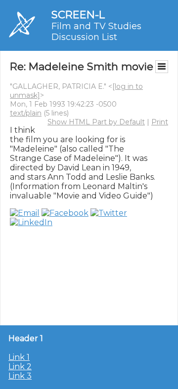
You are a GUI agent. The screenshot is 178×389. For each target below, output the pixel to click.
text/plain (26, 113)
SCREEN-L (78, 14)
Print (159, 121)
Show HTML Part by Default (96, 121)
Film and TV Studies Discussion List (96, 31)
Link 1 (19, 357)
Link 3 (20, 376)
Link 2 (20, 366)
